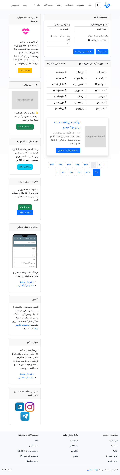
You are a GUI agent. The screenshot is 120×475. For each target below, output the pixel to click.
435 (60, 165)
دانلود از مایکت (27, 282)
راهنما (59, 5)
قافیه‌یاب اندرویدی (30, 456)
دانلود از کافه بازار (26, 285)
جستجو (103, 51)
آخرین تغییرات (112, 456)
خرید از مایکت (25, 212)
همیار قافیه (113, 440)
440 (71, 172)
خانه (90, 5)
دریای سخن (33, 461)
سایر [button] (38, 5)
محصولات (48, 5)
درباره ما (114, 446)
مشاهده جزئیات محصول (68, 150)
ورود (24, 5)
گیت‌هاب (74, 440)
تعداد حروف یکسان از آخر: (60, 37)
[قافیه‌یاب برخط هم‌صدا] (107, 5)
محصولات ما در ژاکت (29, 451)
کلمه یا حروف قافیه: (99, 24)
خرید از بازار (25, 207)
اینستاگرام (74, 446)
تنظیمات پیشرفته (84, 51)
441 (63, 172)
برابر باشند (95, 40)
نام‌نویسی (15, 5)
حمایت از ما (25, 70)
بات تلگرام (33, 446)
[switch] (103, 40)
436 (52, 165)
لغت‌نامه (69, 5)
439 (80, 172)
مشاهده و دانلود (25, 127)
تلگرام (75, 456)
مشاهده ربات (25, 167)
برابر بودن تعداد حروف (98, 36)
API (36, 440)
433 (77, 165)
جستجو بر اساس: (62, 24)
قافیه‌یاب (80, 5)
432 (86, 165)
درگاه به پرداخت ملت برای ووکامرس (67, 125)
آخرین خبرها (113, 461)
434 (69, 165)
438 (88, 172)
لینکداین (74, 451)
